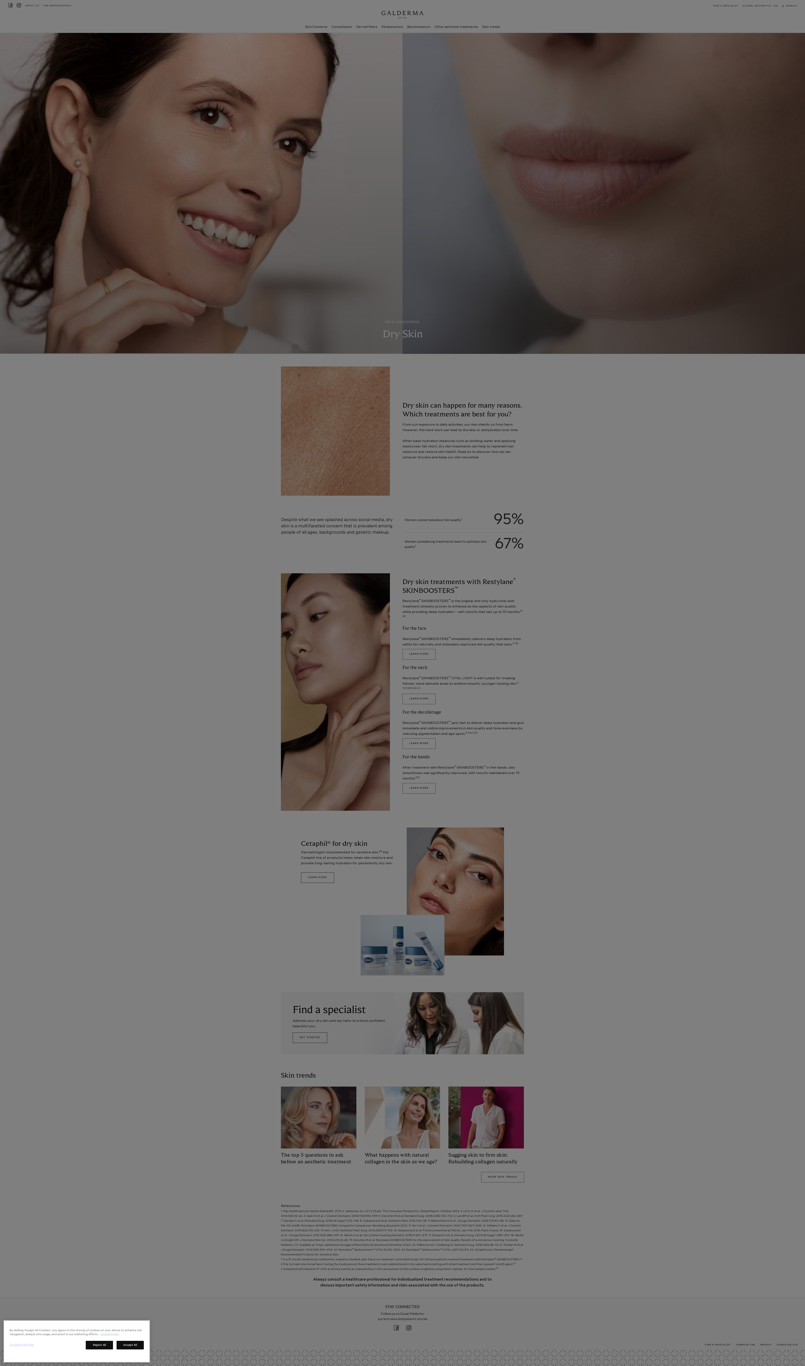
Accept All (130, 1345)
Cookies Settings (22, 1345)
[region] (76, 1341)
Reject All (99, 1345)
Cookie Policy (109, 1334)
